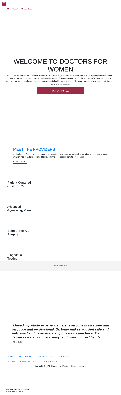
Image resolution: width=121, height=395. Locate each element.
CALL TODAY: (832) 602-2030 (19, 9)
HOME (10, 357)
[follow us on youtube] (26, 352)
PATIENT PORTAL (60, 91)
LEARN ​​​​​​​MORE (20, 162)
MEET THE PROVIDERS (34, 149)
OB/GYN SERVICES (45, 357)
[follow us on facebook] (8, 352)
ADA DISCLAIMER (50, 361)
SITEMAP (11, 361)
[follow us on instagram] (12, 352)
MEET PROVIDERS (25, 357)
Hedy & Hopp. (18, 391)
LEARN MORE (60, 266)
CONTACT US (63, 357)
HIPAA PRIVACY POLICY (29, 361)
